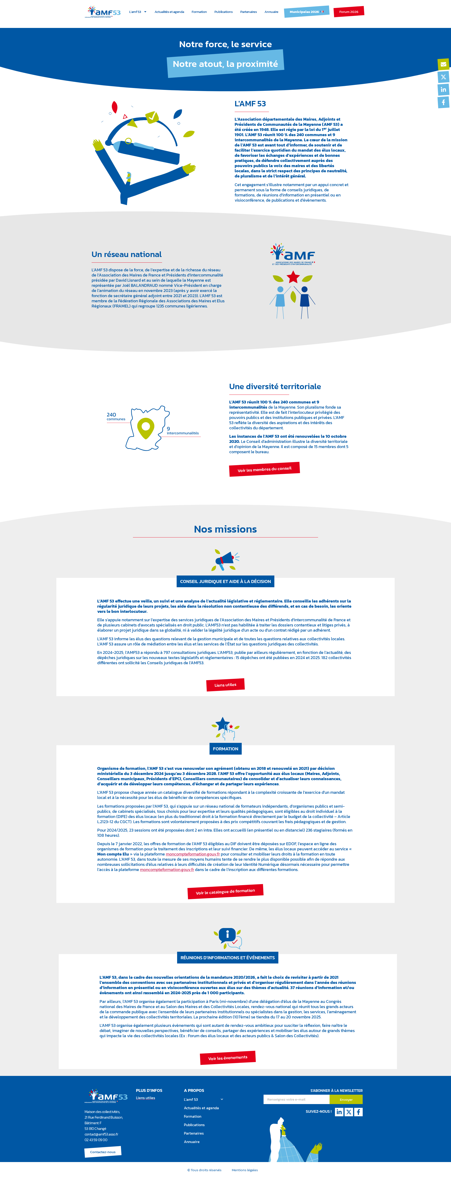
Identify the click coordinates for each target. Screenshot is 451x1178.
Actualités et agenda (169, 11)
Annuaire (271, 11)
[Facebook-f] (443, 102)
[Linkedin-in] (443, 90)
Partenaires (248, 11)
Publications (223, 11)
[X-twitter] (443, 77)
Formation (199, 11)
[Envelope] (443, 64)
